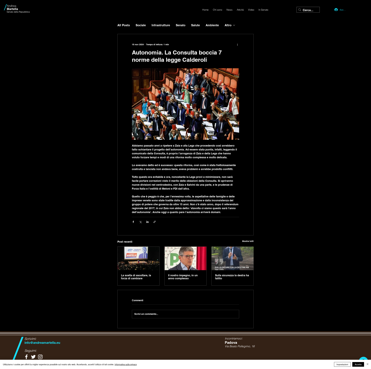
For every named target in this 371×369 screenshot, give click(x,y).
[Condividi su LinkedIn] (147, 221)
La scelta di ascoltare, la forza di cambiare (136, 277)
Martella (12, 7)
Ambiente (212, 25)
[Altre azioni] (237, 44)
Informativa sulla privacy (126, 364)
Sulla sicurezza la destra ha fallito (232, 277)
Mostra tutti (248, 241)
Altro (228, 25)
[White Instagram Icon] (40, 357)
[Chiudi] (367, 364)
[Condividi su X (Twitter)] (140, 221)
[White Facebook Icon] (26, 357)
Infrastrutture (161, 25)
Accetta (358, 364)
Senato (180, 25)
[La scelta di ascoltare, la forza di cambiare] (138, 258)
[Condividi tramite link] (154, 221)
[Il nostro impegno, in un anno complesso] (186, 258)
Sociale (141, 25)
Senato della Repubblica (18, 11)
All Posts (123, 25)
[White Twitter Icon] (33, 357)
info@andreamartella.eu (42, 343)
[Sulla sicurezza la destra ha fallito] (232, 258)
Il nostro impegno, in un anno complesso (183, 277)
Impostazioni (342, 364)
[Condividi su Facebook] (133, 221)
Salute (195, 25)
